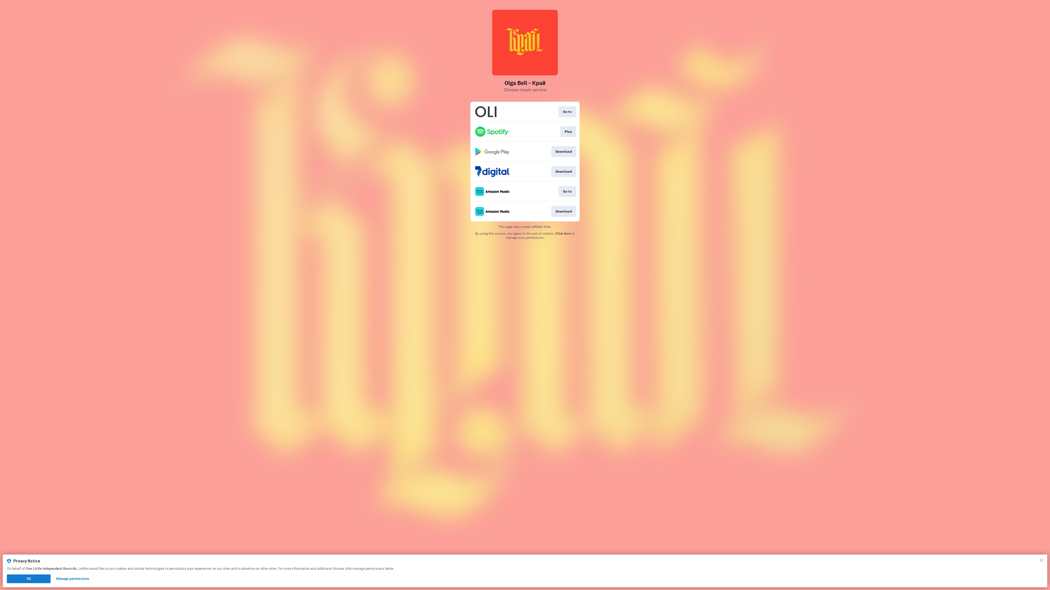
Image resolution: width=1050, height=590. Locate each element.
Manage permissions (72, 579)
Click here (563, 233)
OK (29, 579)
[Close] (1041, 560)
